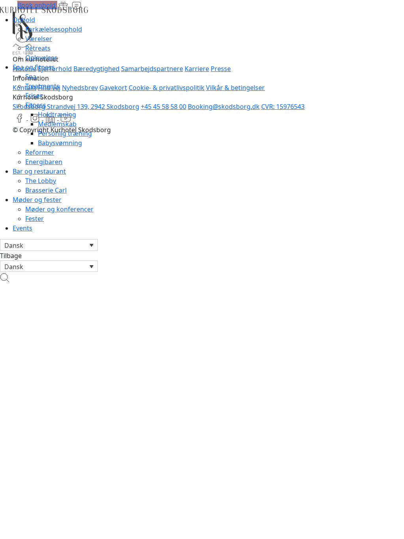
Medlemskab (57, 124)
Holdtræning (57, 114)
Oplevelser (41, 57)
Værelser (38, 38)
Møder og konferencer (59, 209)
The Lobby (40, 180)
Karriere (197, 68)
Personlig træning (65, 133)
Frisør (34, 95)
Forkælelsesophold (53, 29)
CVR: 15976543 (283, 106)
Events (22, 228)
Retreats (37, 48)
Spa (30, 76)
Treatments (42, 86)
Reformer (39, 152)
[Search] (4, 276)
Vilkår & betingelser (235, 87)
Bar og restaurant (39, 171)
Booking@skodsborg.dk (224, 106)
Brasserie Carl (46, 190)
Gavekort (113, 87)
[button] (49, 245)
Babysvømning (60, 142)
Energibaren (43, 161)
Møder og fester (37, 199)
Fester (34, 218)
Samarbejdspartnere (152, 68)
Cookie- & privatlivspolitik (166, 87)
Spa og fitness (34, 67)
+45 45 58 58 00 (163, 106)
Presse (221, 68)
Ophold (24, 19)
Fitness (35, 105)
